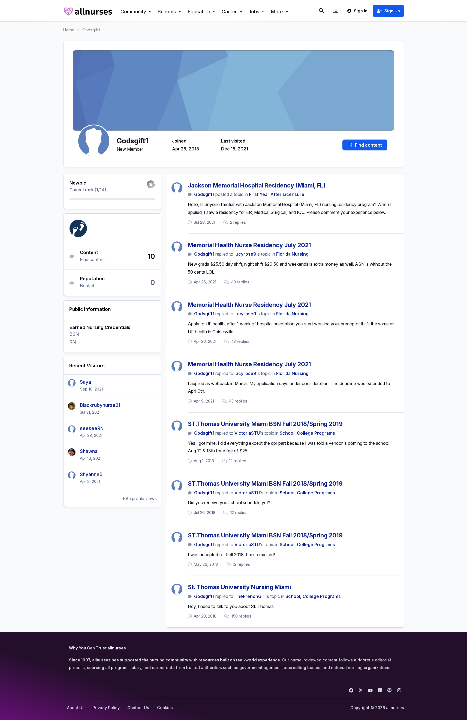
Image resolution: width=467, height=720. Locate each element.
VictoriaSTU (247, 433)
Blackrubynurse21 (100, 405)
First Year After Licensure (276, 194)
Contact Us (138, 707)
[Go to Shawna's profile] (72, 452)
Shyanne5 (91, 474)
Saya (85, 382)
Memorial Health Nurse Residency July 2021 (249, 245)
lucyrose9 (245, 254)
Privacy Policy (106, 707)
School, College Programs (307, 433)
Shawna (89, 451)
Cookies (165, 707)
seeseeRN (92, 428)
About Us (76, 707)
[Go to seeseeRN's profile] (72, 429)
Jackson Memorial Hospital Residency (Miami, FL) (257, 185)
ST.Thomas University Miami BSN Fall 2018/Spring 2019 (265, 423)
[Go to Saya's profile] (72, 383)
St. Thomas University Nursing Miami (239, 587)
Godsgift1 (204, 194)
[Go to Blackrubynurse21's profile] (72, 406)
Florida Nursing (292, 254)
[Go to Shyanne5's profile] (72, 475)
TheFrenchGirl (250, 596)
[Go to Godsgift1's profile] (176, 187)
